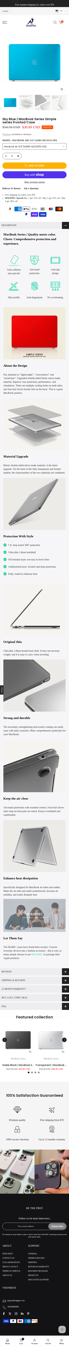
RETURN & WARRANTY (38, 1267)
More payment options (34, 182)
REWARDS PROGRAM (38, 1271)
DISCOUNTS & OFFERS (38, 1280)
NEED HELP (7, 1254)
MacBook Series (18, 1058)
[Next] (64, 1040)
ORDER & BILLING (36, 1258)
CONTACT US (8, 1258)
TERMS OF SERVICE (11, 1271)
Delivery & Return (11, 188)
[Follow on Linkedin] (22, 1314)
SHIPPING (32, 1262)
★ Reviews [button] (2, 690)
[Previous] (4, 1040)
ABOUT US (7, 1275)
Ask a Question (31, 188)
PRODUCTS (33, 1275)
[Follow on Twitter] (10, 1314)
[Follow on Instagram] (16, 1314)
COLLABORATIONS (11, 1262)
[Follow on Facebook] (3, 1314)
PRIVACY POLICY (10, 1267)
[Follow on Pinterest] (28, 1314)
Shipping (6, 134)
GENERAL (32, 1254)
